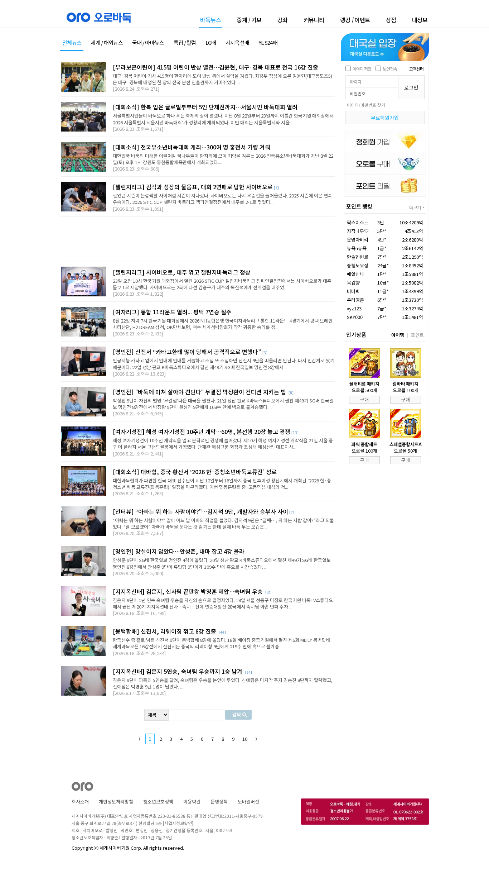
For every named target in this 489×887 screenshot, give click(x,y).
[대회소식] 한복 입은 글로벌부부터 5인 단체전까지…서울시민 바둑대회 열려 (205, 106)
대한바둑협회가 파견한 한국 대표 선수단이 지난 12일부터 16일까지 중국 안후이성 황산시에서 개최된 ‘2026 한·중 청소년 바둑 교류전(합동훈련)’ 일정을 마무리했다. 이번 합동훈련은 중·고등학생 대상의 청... (222, 483)
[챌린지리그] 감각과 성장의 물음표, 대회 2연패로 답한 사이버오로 (193, 186)
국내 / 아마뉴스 (148, 42)
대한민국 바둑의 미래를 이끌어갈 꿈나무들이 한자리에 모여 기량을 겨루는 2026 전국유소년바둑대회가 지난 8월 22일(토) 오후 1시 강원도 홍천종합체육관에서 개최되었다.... (223, 159)
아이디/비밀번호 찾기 (366, 105)
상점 (391, 19)
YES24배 (267, 42)
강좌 (282, 19)
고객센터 (416, 69)
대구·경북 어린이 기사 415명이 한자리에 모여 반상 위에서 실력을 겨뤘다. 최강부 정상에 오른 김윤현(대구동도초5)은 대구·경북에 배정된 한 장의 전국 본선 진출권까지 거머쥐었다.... (222, 79)
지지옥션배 (238, 42)
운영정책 (219, 801)
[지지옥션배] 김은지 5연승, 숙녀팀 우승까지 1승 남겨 (178, 671)
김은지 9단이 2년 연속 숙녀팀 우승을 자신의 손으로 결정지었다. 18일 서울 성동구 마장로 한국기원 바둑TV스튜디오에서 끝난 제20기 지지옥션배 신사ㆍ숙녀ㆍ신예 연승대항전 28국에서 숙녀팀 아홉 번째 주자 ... (223, 603)
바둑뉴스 (210, 20)
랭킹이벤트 (355, 19)
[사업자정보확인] (178, 823)
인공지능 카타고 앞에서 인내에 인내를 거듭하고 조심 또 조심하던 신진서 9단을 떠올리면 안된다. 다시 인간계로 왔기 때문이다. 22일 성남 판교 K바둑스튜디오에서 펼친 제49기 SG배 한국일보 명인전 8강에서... (223, 363)
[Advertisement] (198, 239)
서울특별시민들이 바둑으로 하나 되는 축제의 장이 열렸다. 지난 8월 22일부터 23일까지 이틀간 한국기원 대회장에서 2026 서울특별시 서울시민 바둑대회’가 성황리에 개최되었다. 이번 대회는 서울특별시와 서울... (223, 118)
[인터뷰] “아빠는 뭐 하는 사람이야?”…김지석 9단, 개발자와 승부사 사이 (200, 511)
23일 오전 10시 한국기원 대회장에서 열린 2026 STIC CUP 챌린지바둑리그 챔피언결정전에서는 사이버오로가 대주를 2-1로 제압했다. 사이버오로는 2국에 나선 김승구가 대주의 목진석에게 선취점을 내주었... (222, 284)
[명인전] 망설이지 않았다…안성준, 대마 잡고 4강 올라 (179, 551)
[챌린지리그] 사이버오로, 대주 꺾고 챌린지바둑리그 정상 (182, 272)
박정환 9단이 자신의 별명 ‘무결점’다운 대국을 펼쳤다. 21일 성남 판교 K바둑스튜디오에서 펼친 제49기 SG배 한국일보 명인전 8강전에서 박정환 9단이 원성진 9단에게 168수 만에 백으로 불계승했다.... (223, 403)
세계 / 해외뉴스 (107, 42)
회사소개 (80, 801)
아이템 (397, 335)
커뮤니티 (314, 19)
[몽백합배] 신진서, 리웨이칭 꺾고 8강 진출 (165, 631)
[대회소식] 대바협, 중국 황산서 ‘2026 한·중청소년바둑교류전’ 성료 (195, 471)
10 (244, 738)
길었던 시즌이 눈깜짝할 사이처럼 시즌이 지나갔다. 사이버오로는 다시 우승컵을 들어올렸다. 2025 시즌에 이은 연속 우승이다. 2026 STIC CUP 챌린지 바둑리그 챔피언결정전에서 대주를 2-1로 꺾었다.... (222, 198)
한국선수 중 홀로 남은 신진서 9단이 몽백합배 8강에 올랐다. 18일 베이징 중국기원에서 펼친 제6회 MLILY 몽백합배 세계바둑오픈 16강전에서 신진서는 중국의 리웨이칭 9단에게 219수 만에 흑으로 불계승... (221, 643)
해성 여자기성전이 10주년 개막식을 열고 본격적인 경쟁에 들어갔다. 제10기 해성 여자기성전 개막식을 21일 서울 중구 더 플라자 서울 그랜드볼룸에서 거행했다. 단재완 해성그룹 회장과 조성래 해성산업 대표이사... (223, 443)
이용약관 (191, 801)
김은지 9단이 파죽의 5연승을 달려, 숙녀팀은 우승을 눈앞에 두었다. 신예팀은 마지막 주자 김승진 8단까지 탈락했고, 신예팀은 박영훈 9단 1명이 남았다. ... (223, 683)
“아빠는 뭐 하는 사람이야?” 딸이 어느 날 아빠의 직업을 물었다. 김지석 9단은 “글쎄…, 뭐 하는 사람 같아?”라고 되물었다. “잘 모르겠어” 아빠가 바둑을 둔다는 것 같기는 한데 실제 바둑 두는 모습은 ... (223, 523)
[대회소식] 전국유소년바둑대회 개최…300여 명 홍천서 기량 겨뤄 (191, 147)
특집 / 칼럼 (185, 42)
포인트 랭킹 (359, 206)
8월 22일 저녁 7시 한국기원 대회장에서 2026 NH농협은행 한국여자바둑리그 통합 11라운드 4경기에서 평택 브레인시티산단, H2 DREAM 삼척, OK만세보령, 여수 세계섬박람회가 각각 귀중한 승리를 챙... (223, 323)
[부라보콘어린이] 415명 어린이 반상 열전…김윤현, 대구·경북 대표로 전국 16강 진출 (215, 67)
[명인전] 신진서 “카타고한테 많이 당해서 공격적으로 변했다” (187, 351)
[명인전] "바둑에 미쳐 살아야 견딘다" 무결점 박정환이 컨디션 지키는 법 (200, 391)
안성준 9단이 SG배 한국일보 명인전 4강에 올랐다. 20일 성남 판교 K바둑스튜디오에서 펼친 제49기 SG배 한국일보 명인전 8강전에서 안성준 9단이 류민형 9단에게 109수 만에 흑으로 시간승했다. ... (222, 563)
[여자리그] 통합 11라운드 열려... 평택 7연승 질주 (172, 311)
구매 (364, 399)
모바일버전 (248, 801)
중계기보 (249, 19)
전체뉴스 (71, 42)
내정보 (420, 19)
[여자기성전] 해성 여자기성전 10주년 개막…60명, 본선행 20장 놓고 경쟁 (201, 431)
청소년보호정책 (158, 801)
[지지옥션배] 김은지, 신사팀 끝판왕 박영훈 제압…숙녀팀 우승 (188, 591)
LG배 (210, 42)
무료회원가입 (385, 117)
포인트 (417, 335)
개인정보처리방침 (116, 801)
